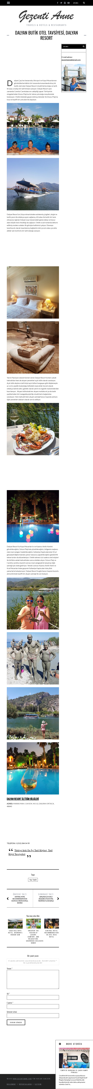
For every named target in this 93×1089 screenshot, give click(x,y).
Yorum (9, 968)
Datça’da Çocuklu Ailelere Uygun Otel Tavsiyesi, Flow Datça (46, 897)
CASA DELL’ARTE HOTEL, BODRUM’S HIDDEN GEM (15, 933)
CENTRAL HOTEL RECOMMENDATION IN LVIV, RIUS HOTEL (52, 934)
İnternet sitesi (12, 1011)
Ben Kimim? (11, 1084)
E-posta (10, 1002)
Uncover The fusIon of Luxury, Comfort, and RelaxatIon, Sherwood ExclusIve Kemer (34, 937)
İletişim (38, 1084)
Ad (8, 993)
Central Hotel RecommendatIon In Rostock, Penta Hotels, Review (20, 898)
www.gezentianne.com (22, 1079)
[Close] (60, 1044)
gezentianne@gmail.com (71, 60)
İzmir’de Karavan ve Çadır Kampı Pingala (74, 1071)
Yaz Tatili (33, 880)
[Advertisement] (33, 60)
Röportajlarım (25, 1084)
